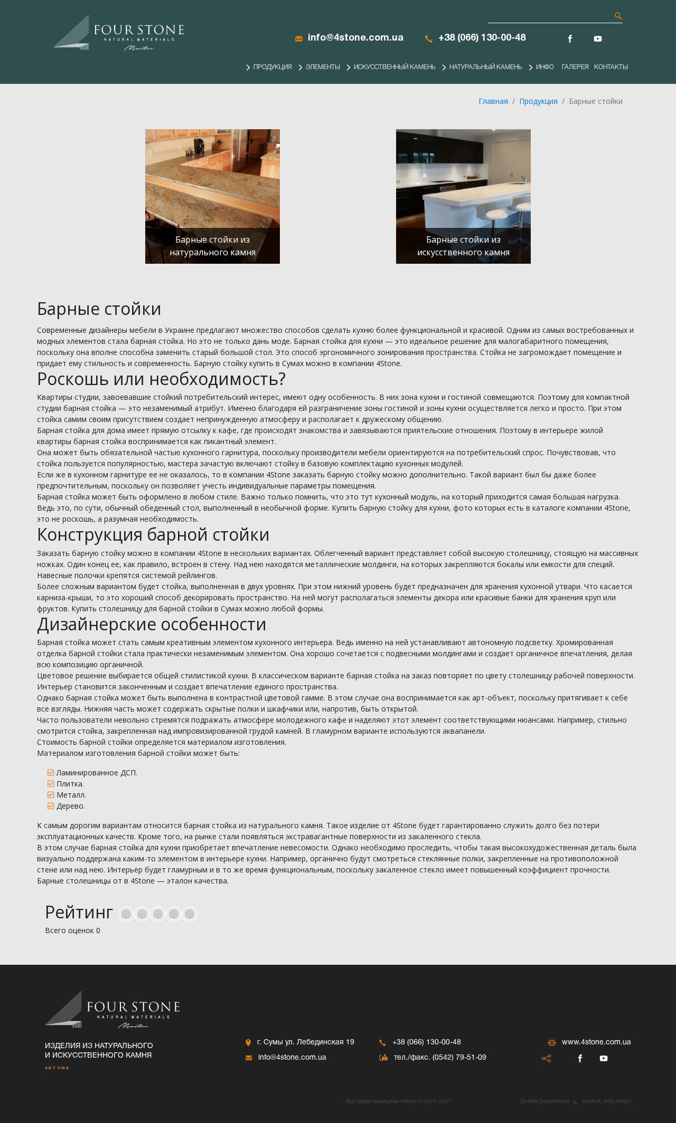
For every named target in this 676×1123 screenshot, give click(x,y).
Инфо (545, 67)
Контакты (611, 67)
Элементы (323, 67)
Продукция (272, 67)
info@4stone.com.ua (355, 38)
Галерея (575, 67)
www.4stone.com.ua (596, 1042)
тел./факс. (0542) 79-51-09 (440, 1057)
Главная (493, 101)
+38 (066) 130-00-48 (481, 38)
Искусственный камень (395, 67)
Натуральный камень (485, 67)
